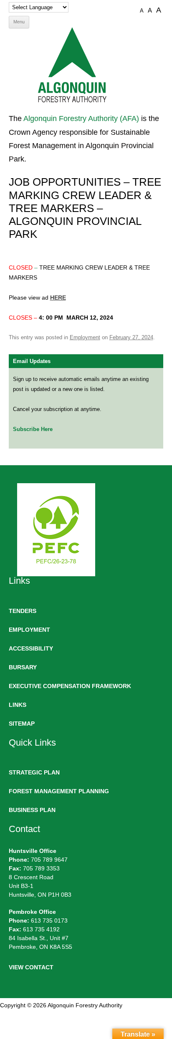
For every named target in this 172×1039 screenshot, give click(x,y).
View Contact (31, 967)
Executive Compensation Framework (70, 686)
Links (17, 704)
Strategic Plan (34, 772)
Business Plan (32, 810)
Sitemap (22, 723)
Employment (85, 337)
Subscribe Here (33, 429)
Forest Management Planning (59, 791)
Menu (19, 21)
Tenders (22, 611)
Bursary (23, 667)
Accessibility (31, 648)
